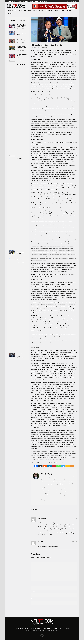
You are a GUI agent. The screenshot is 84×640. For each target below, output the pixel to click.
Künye (27, 628)
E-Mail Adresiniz (35, 591)
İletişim (55, 628)
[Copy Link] (67, 466)
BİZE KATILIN (14, 1)
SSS (61, 628)
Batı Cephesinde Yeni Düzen (22, 55)
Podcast (22, 20)
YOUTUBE (36, 1)
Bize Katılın (47, 628)
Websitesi (33, 598)
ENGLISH (9, 1)
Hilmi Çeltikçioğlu (35, 47)
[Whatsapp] (58, 466)
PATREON (10, 13)
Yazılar (13, 20)
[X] (40, 466)
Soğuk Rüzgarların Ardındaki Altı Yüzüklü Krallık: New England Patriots (22, 62)
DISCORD (31, 1)
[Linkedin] (49, 466)
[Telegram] (63, 466)
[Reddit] (45, 466)
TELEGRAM (68, 10)
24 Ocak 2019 (75, 518)
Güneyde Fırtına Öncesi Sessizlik (21, 40)
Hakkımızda (19, 628)
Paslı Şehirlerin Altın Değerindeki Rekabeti (21, 252)
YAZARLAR (41, 10)
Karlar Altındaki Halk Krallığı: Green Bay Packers (22, 47)
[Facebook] (36, 466)
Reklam (67, 628)
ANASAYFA (10, 10)
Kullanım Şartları (36, 628)
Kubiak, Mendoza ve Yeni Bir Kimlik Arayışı (22, 355)
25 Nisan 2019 (74, 541)
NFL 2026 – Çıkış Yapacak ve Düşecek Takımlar (21, 33)
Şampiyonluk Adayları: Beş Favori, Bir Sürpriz (22, 157)
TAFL (25, 10)
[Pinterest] (54, 466)
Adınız (32, 583)
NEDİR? (56, 10)
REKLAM (45, 1)
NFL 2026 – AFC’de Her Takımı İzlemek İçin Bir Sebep (21, 25)
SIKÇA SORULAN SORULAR (23, 1)
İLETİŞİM (41, 1)
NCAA (29, 10)
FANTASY (20, 10)
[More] (72, 466)
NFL (15, 10)
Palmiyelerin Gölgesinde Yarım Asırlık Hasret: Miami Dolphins (21, 260)
